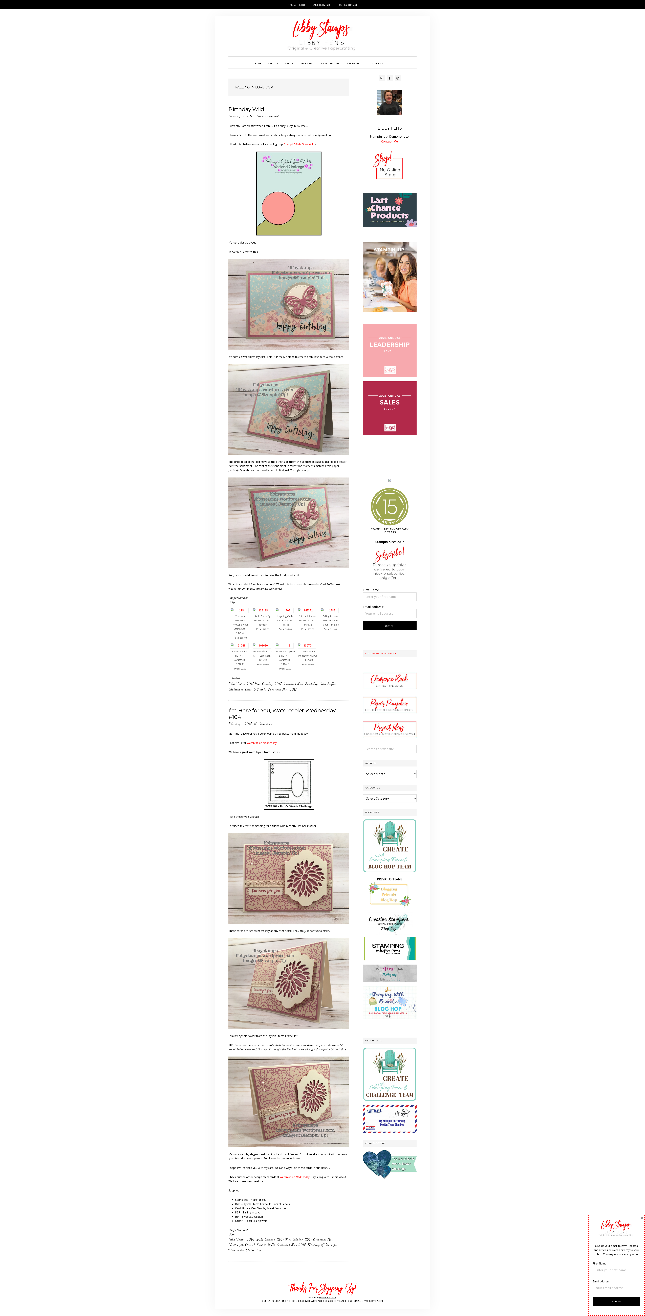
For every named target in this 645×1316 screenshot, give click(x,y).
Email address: (373, 607)
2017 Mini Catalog (260, 684)
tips (333, 1245)
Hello (271, 1245)
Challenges (235, 689)
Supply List (236, 677)
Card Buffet (328, 684)
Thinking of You (319, 1245)
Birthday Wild (246, 109)
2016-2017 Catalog (261, 1239)
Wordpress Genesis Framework (329, 1301)
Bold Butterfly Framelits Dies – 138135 (263, 620)
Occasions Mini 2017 (282, 689)
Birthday (311, 684)
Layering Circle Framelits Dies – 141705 (285, 620)
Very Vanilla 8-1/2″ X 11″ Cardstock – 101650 (263, 655)
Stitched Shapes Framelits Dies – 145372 (308, 620)
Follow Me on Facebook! (381, 653)
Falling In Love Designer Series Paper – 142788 (330, 620)
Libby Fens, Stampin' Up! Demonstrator (322, 36)
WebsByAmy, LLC (374, 1301)
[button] (390, 60)
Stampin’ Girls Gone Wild (299, 144)
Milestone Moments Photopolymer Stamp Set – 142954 (240, 625)
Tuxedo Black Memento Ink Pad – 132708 (307, 655)
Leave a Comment (267, 116)
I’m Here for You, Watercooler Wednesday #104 (282, 713)
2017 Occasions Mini (288, 684)
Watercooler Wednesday (262, 743)
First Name (371, 590)
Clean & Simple (255, 689)
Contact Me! (389, 141)
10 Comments (263, 724)
